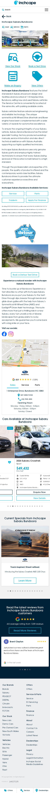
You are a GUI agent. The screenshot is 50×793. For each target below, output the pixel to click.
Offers (29, 689)
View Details (25, 498)
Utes (4, 766)
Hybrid (5, 759)
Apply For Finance (37, 200)
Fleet (4, 770)
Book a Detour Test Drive (25, 275)
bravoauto (7, 707)
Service (13, 193)
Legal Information (34, 758)
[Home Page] (25, 2)
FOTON (5, 711)
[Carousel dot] (8, 506)
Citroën (6, 703)
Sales (12, 385)
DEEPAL (5, 700)
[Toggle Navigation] (46, 10)
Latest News (32, 735)
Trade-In (13, 200)
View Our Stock (12, 66)
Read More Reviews (25, 630)
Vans (4, 762)
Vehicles (6, 744)
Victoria (6, 735)
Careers (30, 732)
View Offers (37, 85)
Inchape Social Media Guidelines (34, 762)
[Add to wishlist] (45, 462)
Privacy (29, 754)
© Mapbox (43, 365)
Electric (6, 748)
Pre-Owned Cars (10, 727)
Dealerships (31, 745)
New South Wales (10, 731)
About (29, 724)
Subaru (5, 692)
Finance (30, 715)
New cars (6, 720)
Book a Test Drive (37, 66)
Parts (37, 193)
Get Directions (27, 395)
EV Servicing (32, 702)
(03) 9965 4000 (26, 399)
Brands (5, 689)
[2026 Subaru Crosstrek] (25, 441)
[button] (25, 652)
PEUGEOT (6, 696)
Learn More (25, 580)
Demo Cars (7, 724)
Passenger (7, 755)
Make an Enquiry (12, 85)
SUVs (4, 751)
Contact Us (31, 728)
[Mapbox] (8, 364)
